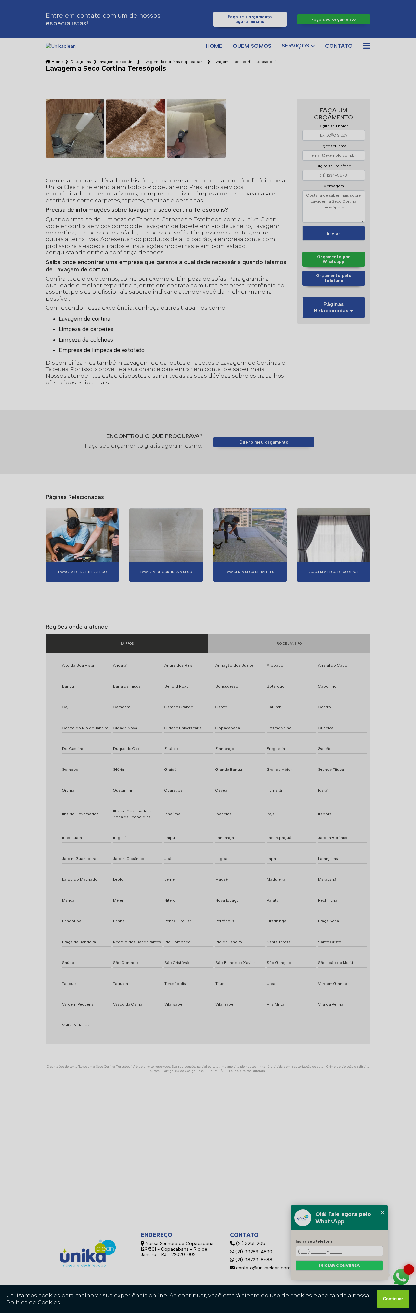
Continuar (393, 1298)
